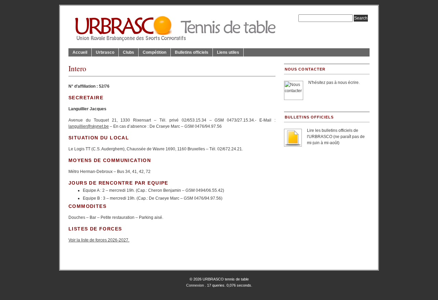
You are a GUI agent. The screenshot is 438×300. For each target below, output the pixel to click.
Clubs (128, 52)
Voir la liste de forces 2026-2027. (98, 240)
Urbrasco (105, 52)
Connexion (195, 285)
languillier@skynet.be (88, 126)
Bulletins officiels (191, 52)
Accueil (80, 52)
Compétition (154, 52)
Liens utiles (228, 52)
